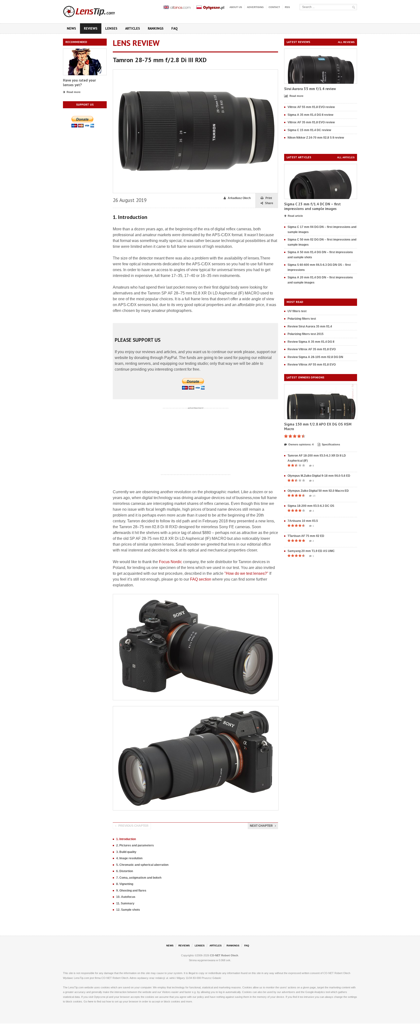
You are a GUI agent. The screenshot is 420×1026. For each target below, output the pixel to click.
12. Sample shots (128, 909)
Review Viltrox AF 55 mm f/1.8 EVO (312, 364)
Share (269, 203)
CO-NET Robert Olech (224, 955)
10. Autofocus (125, 897)
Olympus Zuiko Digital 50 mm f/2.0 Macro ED (318, 490)
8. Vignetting (124, 884)
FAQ (174, 28)
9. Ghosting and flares (131, 890)
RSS (287, 7)
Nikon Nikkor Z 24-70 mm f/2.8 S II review (316, 137)
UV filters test (297, 311)
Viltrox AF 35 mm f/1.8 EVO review (311, 122)
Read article (295, 215)
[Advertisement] (195, 441)
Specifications (331, 444)
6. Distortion (124, 871)
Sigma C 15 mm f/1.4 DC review (309, 130)
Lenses (111, 28)
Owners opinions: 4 (301, 444)
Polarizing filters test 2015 (306, 334)
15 (314, 495)
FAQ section (200, 579)
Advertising (255, 7)
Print (268, 198)
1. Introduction (126, 839)
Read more (73, 92)
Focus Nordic (170, 562)
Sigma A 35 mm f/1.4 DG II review (310, 115)
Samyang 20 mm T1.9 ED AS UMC (311, 551)
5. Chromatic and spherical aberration (142, 865)
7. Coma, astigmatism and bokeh (138, 877)
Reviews (90, 28)
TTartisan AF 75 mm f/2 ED (306, 536)
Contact (274, 7)
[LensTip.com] (95, 10)
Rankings (156, 28)
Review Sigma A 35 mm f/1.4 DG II (311, 341)
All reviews (346, 42)
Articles (132, 28)
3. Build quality (126, 852)
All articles (346, 157)
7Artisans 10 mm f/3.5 (303, 521)
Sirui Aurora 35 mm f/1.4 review (310, 88)
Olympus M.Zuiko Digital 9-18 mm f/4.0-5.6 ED (319, 475)
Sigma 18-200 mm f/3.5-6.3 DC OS (311, 506)
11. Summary (125, 903)
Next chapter (261, 825)
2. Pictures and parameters (135, 845)
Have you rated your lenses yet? (79, 82)
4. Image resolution (129, 858)
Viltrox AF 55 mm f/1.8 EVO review (311, 107)
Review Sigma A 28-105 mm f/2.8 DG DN (315, 357)
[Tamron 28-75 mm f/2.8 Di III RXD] (195, 72)
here (90, 1001)
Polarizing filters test (302, 318)
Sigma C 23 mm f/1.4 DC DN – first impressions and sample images (312, 206)
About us (235, 7)
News (71, 28)
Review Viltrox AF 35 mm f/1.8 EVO (312, 349)
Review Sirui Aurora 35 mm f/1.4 (310, 326)
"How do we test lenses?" (246, 573)
